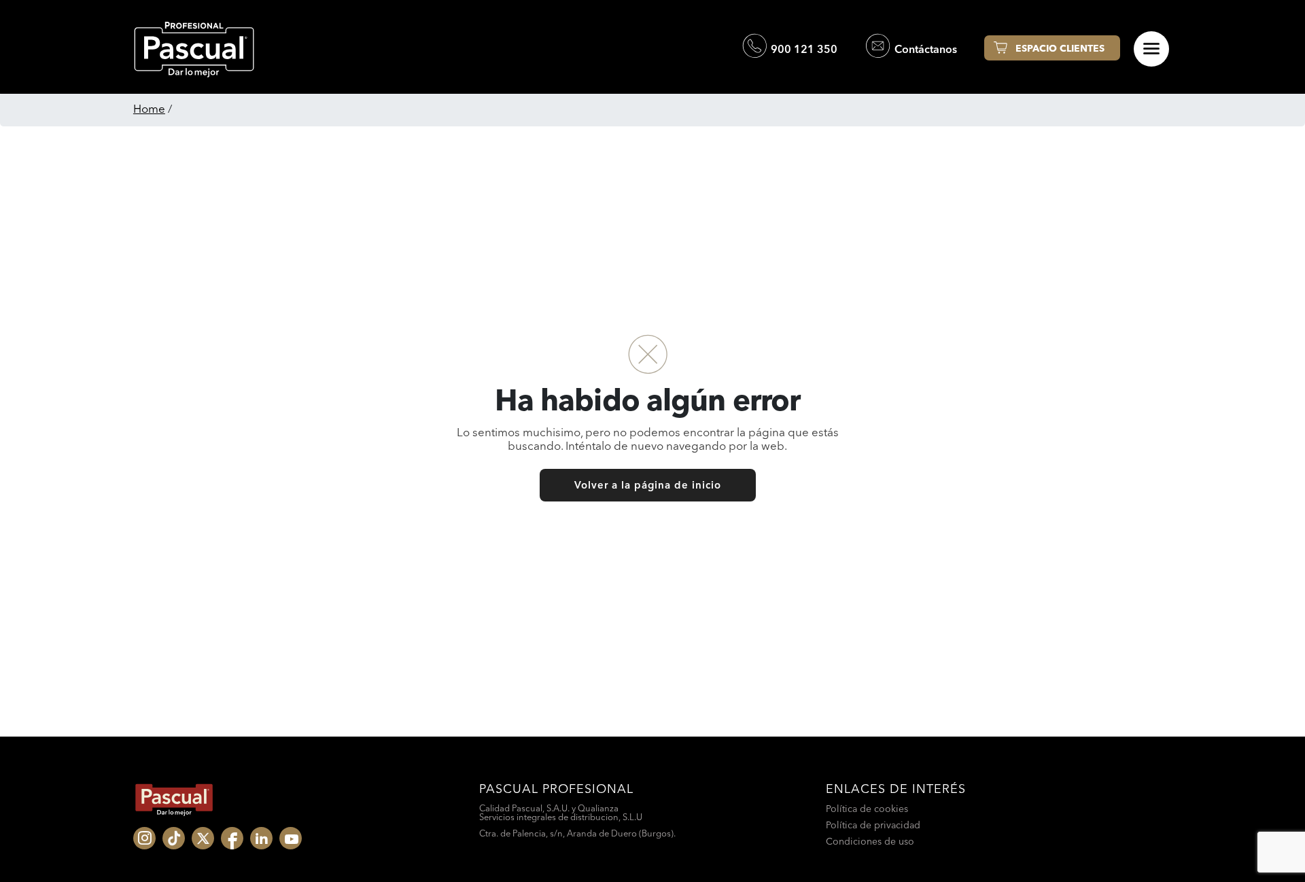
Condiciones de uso (870, 841)
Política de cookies (867, 808)
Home (149, 108)
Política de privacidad (873, 825)
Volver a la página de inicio (647, 484)
